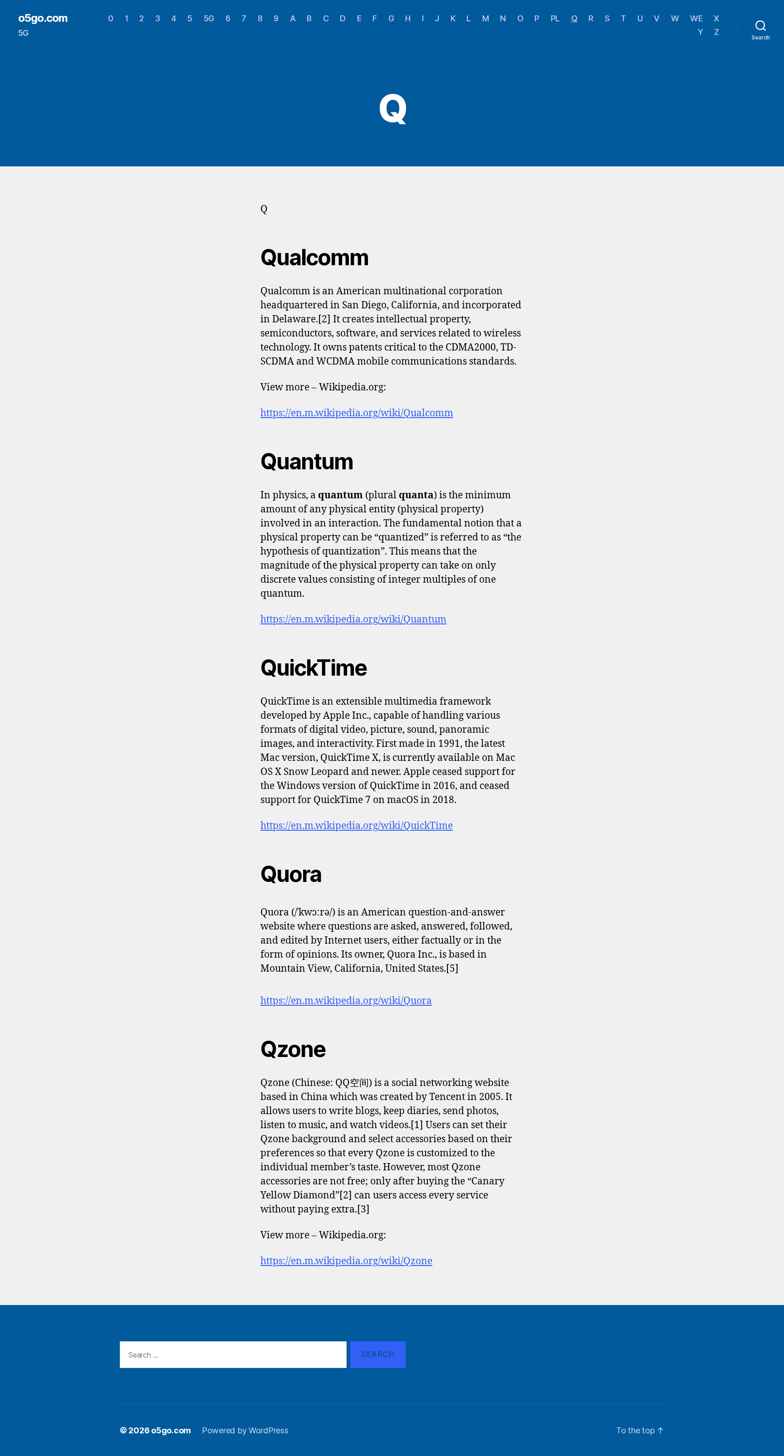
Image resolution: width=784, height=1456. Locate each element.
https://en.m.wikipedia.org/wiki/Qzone (346, 1261)
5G (209, 18)
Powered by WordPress (245, 1430)
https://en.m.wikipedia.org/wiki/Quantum (353, 620)
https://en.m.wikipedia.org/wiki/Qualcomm (356, 413)
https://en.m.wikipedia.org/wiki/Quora (346, 1001)
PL (555, 18)
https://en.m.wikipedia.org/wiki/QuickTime (356, 826)
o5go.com (43, 18)
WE (696, 18)
